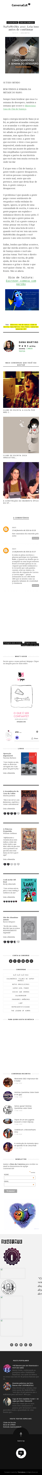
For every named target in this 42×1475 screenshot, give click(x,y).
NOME (19, 1174)
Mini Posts (25, 327)
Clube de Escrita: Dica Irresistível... (15, 456)
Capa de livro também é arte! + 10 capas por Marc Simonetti (25, 1400)
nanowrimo (34, 327)
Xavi (14, 527)
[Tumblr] (19, 961)
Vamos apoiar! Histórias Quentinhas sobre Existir (23, 1107)
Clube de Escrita (9, 1422)
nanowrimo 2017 (21, 329)
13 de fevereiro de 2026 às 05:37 (24, 552)
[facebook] (15, 961)
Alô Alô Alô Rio (20, 975)
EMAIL (19, 1181)
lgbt (21, 1003)
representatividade (21, 1007)
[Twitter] (10, 961)
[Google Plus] (31, 961)
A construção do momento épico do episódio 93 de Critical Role (26, 1144)
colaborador (20, 995)
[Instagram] (23, 961)
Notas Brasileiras (20, 984)
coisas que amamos (20, 992)
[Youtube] (27, 961)
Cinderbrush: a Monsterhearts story (25, 1131)
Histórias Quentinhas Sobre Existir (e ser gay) (26, 1093)
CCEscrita (12, 22)
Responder (35, 538)
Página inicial (30, 643)
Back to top (21, 1441)
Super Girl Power (21, 988)
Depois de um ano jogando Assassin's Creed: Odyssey (24, 1121)
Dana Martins (15, 327)
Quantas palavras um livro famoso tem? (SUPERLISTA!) (22, 1384)
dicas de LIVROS (9, 1425)
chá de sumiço (27, 22)
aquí (22, 574)
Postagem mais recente (13, 643)
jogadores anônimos (21, 999)
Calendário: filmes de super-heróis (21, 979)
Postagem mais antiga (30, 645)
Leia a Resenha (9, 773)
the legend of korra (20, 1011)
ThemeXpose (22, 1472)
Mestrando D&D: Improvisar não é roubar (26, 1080)
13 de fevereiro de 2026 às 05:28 (24, 530)
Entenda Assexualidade (12, 1427)
